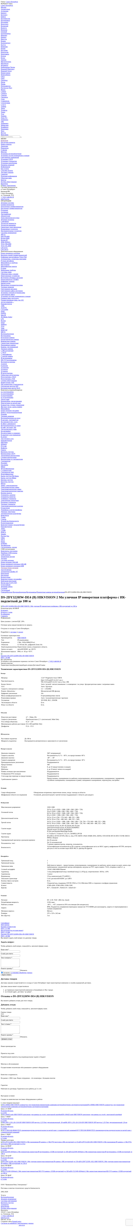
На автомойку (6, 431)
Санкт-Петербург (12, 2)
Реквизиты (5, 148)
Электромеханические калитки (12, 506)
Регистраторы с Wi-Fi (8, 377)
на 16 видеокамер (7, 397)
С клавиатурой (6, 470)
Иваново (4, 35)
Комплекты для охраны (9, 551)
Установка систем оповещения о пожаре (15, 155)
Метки (3, 483)
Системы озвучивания (9, 1201)
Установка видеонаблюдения (11, 154)
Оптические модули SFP (9, 386)
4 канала (4, 364)
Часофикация (5, 545)
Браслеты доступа (7, 482)
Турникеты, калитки (8, 495)
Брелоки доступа (7, 480)
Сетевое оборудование (9, 381)
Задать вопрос (6, 975)
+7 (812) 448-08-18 (7, 197)
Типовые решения (7, 287)
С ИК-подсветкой (7, 351)
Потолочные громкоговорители (12, 206)
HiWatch (4, 444)
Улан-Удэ (4, 118)
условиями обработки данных (21, 973)
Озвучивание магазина (9, 289)
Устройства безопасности (10, 521)
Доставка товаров (7, 172)
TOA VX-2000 (6, 246)
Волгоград (4, 24)
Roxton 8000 (5, 238)
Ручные (3, 268)
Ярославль (4, 135)
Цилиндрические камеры (10, 339)
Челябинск (4, 127)
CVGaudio (4, 309)
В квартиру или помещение (11, 435)
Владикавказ (5, 20)
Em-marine (4, 465)
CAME (3, 530)
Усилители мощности (8, 223)
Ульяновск (4, 120)
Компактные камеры (8, 341)
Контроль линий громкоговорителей (14, 255)
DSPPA (3, 313)
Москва (3, 7)
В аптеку (4, 437)
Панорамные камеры (8, 345)
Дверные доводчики (8, 512)
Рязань (3, 90)
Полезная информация (9, 176)
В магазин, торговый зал (9, 420)
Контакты (4, 184)
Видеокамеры (6, 336)
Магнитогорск (6, 62)
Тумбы (3, 517)
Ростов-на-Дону (6, 88)
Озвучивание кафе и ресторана (12, 291)
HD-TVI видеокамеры (9, 360)
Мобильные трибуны (8, 270)
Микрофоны (5, 409)
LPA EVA (4, 248)
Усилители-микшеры (8, 225)
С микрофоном (6, 354)
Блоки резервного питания (10, 253)
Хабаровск (4, 123)
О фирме (4, 150)
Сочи (3, 99)
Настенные (5, 575)
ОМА (3, 538)
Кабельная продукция (8, 581)
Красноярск (5, 54)
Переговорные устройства (10, 276)
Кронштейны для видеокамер (11, 401)
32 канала (4, 371)
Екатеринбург (6, 33)
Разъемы (4, 414)
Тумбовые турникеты (8, 498)
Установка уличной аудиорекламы (13, 293)
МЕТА (3, 234)
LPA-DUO (4, 249)
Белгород (4, 15)
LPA (2, 319)
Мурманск (4, 65)
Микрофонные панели (9, 266)
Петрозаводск (6, 86)
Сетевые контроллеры (9, 457)
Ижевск (3, 37)
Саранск (4, 93)
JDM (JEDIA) (5, 242)
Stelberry (4, 324)
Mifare (3, 467)
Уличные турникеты (8, 504)
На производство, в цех (9, 422)
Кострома (4, 50)
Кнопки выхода (6, 493)
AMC (3, 306)
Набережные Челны (8, 67)
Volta (2, 328)
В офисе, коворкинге (8, 424)
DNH (3, 311)
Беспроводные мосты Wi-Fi (10, 388)
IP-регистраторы (7, 373)
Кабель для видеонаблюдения (11, 412)
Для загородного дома (9, 429)
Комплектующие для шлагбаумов (13, 525)
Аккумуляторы (6, 570)
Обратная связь (6, 178)
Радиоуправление (7, 523)
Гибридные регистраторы (10, 375)
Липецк (3, 60)
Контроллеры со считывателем (12, 459)
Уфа (2, 121)
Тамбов (3, 106)
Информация (5, 167)
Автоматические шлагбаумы (11, 513)
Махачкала (4, 63)
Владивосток (5, 18)
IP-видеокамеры (6, 358)
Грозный (4, 32)
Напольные (5, 573)
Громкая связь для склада (10, 298)
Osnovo (3, 450)
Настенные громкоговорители (11, 208)
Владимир (4, 22)
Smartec (3, 534)
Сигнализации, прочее (9, 547)
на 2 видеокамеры (7, 392)
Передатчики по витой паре (11, 403)
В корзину (4, 610)
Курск (3, 58)
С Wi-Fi (3, 352)
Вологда (4, 28)
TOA (2, 326)
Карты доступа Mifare (8, 478)
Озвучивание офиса (8, 294)
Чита (2, 131)
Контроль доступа (7, 452)
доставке (13, 632)
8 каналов (4, 366)
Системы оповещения (8, 233)
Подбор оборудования (9, 182)
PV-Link (4, 446)
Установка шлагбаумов (9, 163)
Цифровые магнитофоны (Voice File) (14, 257)
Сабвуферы (5, 221)
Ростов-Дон (5, 536)
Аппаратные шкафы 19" (9, 571)
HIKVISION (21, 638)
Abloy (3, 528)
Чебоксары (5, 125)
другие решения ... (7, 302)
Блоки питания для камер (10, 410)
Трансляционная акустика (10, 218)
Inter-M (3, 315)
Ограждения (5, 508)
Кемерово (4, 47)
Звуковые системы (7, 203)
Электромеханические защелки (12, 491)
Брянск (3, 17)
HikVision (4, 442)
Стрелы (3, 519)
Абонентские (5, 216)
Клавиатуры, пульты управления (12, 405)
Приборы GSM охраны (9, 553)
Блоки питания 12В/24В (9, 562)
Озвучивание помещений (10, 157)
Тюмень (3, 116)
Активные (4, 212)
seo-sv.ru (21, 1225)
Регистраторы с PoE (8, 379)
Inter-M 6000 (5, 236)
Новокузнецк (5, 73)
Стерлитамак (5, 103)
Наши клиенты (6, 144)
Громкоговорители (7, 205)
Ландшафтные (6, 214)
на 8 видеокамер (6, 395)
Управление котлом (8, 556)
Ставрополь (5, 101)
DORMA (4, 543)
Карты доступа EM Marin (10, 476)
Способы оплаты (7, 170)
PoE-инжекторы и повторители (12, 384)
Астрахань (4, 11)
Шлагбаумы (5, 1206)
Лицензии (4, 146)
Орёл (2, 78)
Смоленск (4, 97)
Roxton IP (4, 240)
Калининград (5, 43)
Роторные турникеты (8, 502)
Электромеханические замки (11, 489)
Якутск (3, 133)
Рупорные (4, 210)
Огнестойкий (5, 585)
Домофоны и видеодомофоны (11, 510)
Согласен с (17, 973)
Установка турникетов (9, 161)
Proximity (4, 463)
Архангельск (5, 9)
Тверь (3, 108)
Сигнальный (5, 590)
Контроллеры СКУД (8, 454)
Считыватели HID (7, 472)
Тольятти (4, 110)
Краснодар (4, 52)
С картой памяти (7, 356)
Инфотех (4, 448)
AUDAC (4, 307)
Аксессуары (5, 399)
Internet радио (5, 283)
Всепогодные (5, 577)
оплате (20, 632)
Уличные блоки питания (9, 568)
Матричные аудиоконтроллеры (12, 285)
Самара (3, 91)
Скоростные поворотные (9, 343)
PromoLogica (16, 1221)
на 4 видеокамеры (7, 394)
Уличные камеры (7, 349)
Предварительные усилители (11, 231)
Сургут (3, 105)
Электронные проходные (10, 500)
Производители (6, 304)
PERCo (3, 532)
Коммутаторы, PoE (7, 382)
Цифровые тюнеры (7, 281)
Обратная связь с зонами (9, 274)
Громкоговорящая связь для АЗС (12, 300)
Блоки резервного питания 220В (12, 566)
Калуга (3, 45)
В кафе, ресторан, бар (8, 427)
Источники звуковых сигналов (12, 278)
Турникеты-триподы (8, 497)
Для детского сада (7, 439)
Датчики (4, 558)
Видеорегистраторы (8, 362)
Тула (2, 114)
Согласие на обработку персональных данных (17, 1223)
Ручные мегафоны (7, 261)
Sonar (3, 322)
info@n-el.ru (5, 199)
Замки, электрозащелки (9, 485)
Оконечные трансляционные (11, 227)
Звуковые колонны (7, 220)
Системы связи (6, 272)
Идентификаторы (7, 474)
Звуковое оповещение (8, 1199)
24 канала (4, 369)
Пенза (3, 82)
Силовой (4, 588)
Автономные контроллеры (10, 455)
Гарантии (4, 174)
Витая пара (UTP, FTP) (9, 583)
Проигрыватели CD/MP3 (10, 279)
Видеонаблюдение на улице (11, 425)
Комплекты (5, 515)
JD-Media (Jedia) (6, 317)
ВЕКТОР (4, 330)
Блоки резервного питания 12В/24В (13, 564)
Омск (3, 76)
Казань (3, 41)
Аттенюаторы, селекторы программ (13, 259)
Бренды (3, 180)
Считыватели (5, 461)
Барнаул (3, 13)
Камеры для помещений (9, 347)
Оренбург (4, 80)
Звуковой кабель (6, 586)
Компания (4, 140)
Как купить (5, 169)
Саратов (4, 95)
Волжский (4, 26)
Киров (3, 48)
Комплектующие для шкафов (11, 579)
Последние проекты (8, 142)
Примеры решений (7, 165)
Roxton (3, 321)
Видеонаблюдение (7, 334)
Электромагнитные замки (10, 487)
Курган (3, 56)
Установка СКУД (7, 159)
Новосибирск (5, 75)
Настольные (5, 264)
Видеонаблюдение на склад (10, 418)
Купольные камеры (8, 337)
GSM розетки (5, 555)
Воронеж (4, 30)
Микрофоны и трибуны (9, 263)
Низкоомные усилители (9, 229)
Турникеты (5, 1204)
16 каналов (5, 367)
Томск (3, 112)
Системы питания (7, 560)
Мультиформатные (7, 468)
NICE (3, 540)
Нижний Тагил (6, 71)
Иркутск (4, 39)
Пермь (3, 84)
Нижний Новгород (7, 69)
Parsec (3, 542)
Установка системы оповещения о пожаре (16, 296)
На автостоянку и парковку (10, 433)
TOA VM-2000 (6, 244)
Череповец (4, 129)
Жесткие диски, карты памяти (11, 407)
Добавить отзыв (7, 1039)
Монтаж (4, 152)
